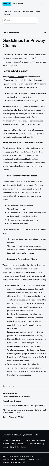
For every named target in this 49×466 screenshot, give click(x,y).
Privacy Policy (11, 65)
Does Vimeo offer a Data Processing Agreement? (23, 405)
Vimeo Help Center (9, 11)
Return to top (8, 385)
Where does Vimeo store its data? (16, 396)
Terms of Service (16, 76)
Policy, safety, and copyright (29, 11)
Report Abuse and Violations (14, 417)
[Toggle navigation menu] (42, 4)
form (42, 100)
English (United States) (17, 462)
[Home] (6, 4)
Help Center (18, 3)
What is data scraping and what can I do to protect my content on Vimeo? (24, 411)
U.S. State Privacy (20, 459)
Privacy (7, 14)
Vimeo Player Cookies (11, 401)
